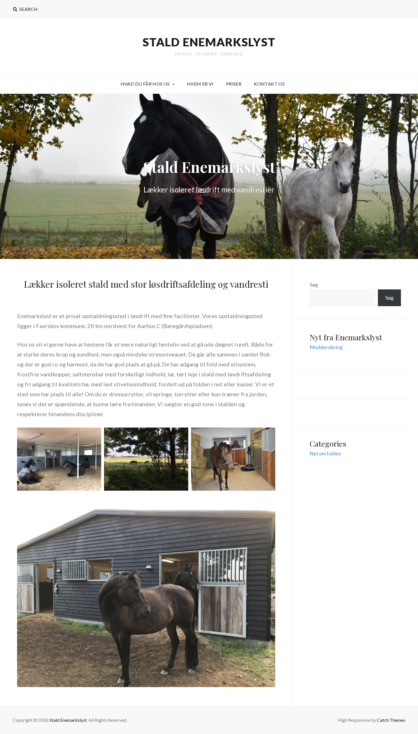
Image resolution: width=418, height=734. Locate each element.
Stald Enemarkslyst (209, 42)
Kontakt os (269, 83)
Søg (314, 284)
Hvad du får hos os (145, 83)
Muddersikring (326, 347)
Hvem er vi (200, 83)
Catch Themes (391, 720)
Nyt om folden (325, 453)
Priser (233, 83)
